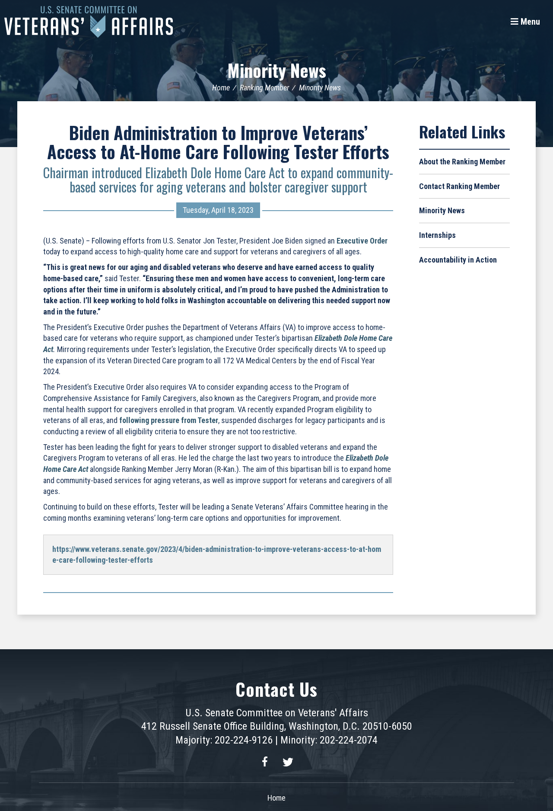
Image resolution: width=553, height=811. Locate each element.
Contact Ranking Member (459, 186)
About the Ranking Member (462, 161)
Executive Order (362, 240)
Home (221, 87)
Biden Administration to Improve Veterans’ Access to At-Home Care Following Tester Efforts (218, 141)
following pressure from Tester (168, 420)
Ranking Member (264, 87)
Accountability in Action (458, 259)
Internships (437, 235)
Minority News (276, 70)
